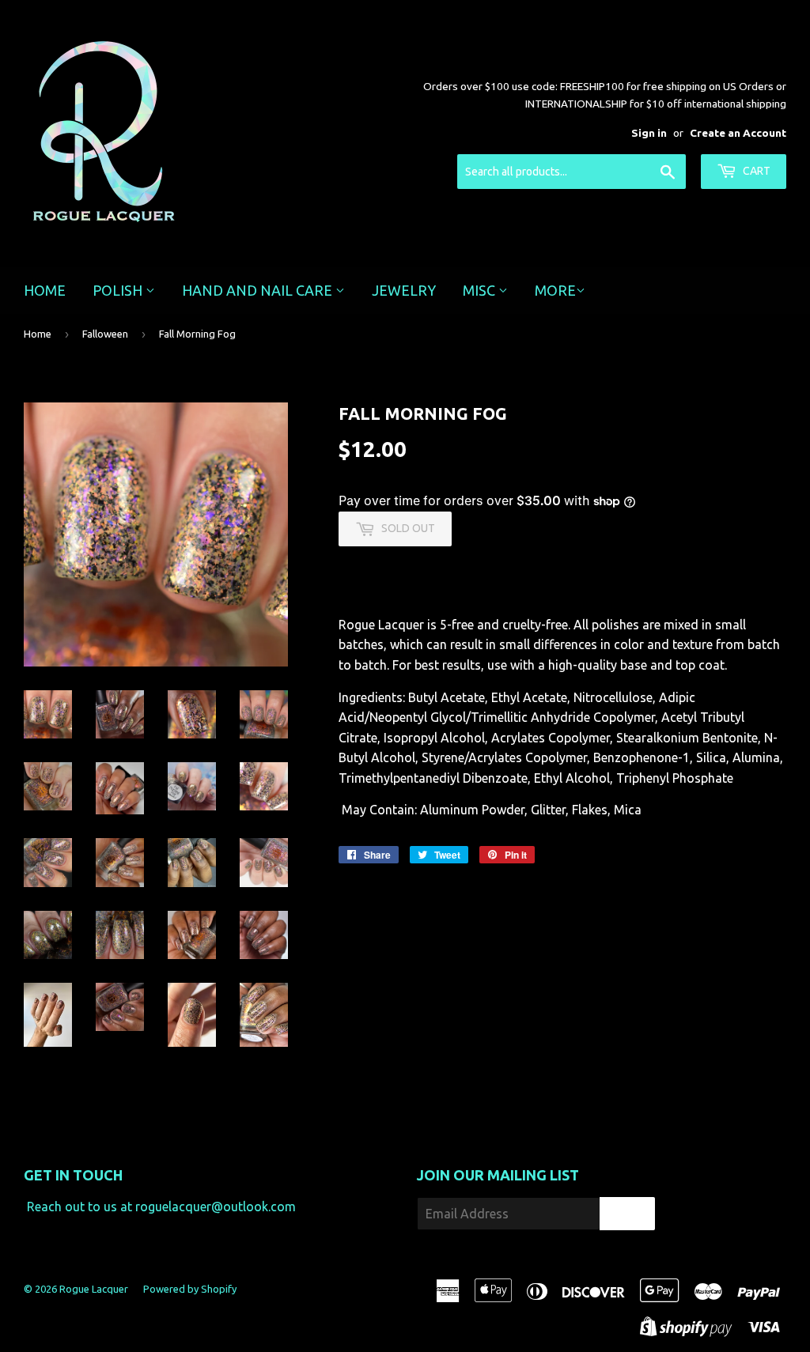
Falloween (105, 333)
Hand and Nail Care (258, 290)
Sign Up (627, 1214)
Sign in (649, 133)
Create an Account (738, 133)
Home (45, 290)
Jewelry (404, 290)
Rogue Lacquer (93, 1288)
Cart (755, 170)
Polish (119, 290)
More (555, 290)
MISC (480, 290)
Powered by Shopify (190, 1288)
